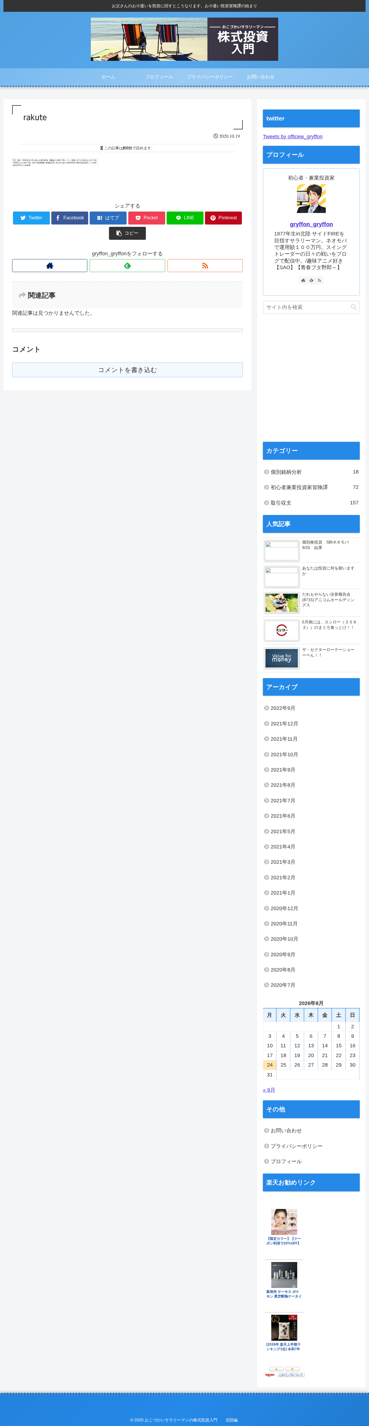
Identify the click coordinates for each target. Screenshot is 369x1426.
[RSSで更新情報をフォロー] (205, 265)
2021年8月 (283, 785)
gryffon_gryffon (311, 224)
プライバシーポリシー (297, 1146)
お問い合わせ (286, 1130)
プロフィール (286, 1161)
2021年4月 (283, 847)
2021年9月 (283, 770)
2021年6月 (283, 816)
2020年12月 (284, 908)
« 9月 (269, 1090)
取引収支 (315, 503)
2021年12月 (284, 724)
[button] (354, 307)
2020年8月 (283, 970)
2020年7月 (283, 985)
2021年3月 (283, 862)
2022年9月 (283, 708)
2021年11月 (284, 739)
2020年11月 (284, 924)
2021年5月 (283, 831)
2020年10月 (284, 939)
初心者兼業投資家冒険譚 (315, 487)
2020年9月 (283, 954)
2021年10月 (284, 754)
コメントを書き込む (127, 370)
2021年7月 (283, 800)
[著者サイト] (49, 265)
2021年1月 (283, 893)
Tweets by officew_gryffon (293, 136)
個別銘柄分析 (315, 472)
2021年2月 (283, 877)
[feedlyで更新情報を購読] (127, 265)
